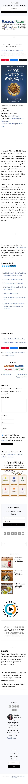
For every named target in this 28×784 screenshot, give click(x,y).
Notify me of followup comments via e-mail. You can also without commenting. (13, 437)
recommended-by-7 (11, 355)
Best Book (8, 352)
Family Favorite (14, 352)
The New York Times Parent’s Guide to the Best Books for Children (14, 306)
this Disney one (21, 247)
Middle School (11, 353)
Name (4, 415)
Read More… (11, 738)
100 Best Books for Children (13, 279)
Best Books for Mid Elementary (14, 339)
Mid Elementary (14, 118)
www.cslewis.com (14, 116)
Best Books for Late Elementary (15, 343)
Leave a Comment (21, 55)
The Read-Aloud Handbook (13, 283)
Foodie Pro (15, 776)
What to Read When (11, 293)
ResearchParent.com (14, 25)
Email (3, 422)
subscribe (4, 440)
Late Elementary (21, 352)
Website (4, 428)
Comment (5, 397)
